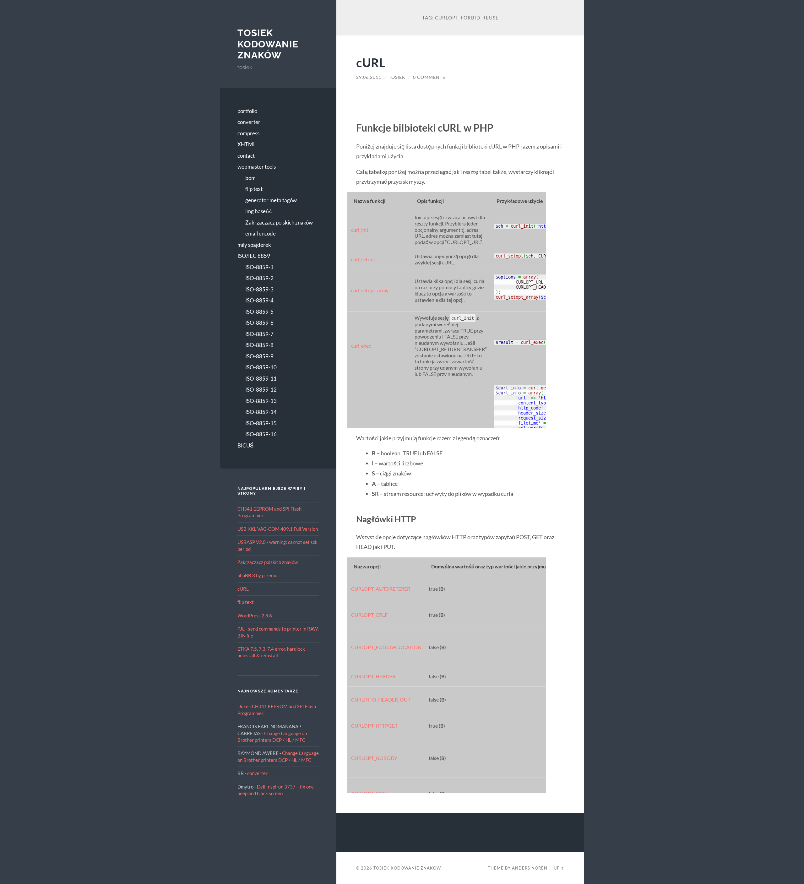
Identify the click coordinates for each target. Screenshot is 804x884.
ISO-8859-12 (261, 389)
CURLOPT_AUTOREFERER (380, 589)
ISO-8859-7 (259, 334)
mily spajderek (254, 244)
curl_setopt (363, 259)
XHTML (246, 144)
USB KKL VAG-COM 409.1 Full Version (277, 529)
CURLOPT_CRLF (369, 615)
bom (250, 178)
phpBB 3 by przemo (257, 575)
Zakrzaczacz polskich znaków (279, 222)
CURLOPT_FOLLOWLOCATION (386, 647)
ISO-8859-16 (261, 434)
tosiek (397, 77)
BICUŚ (245, 445)
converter (248, 122)
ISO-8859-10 (261, 367)
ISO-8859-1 (259, 267)
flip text (254, 189)
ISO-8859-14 (261, 412)
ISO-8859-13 (261, 401)
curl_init (359, 230)
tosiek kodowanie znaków (267, 44)
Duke (242, 706)
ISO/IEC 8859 (253, 255)
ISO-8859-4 (259, 300)
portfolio (247, 111)
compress (248, 133)
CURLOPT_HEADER (373, 676)
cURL (243, 589)
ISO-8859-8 (259, 345)
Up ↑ (559, 867)
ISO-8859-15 (261, 423)
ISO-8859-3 (259, 289)
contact (246, 155)
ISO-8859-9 (259, 356)
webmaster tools (256, 166)
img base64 (258, 211)
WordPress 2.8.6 (254, 615)
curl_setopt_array (369, 290)
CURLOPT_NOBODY (374, 758)
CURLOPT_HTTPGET (374, 726)
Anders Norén (529, 867)
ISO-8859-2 (259, 278)
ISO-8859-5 (259, 311)
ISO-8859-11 (261, 378)
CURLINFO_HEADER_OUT (380, 700)
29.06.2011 (368, 77)
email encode (260, 233)
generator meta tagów (271, 200)
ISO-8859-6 (259, 322)
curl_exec (361, 346)
